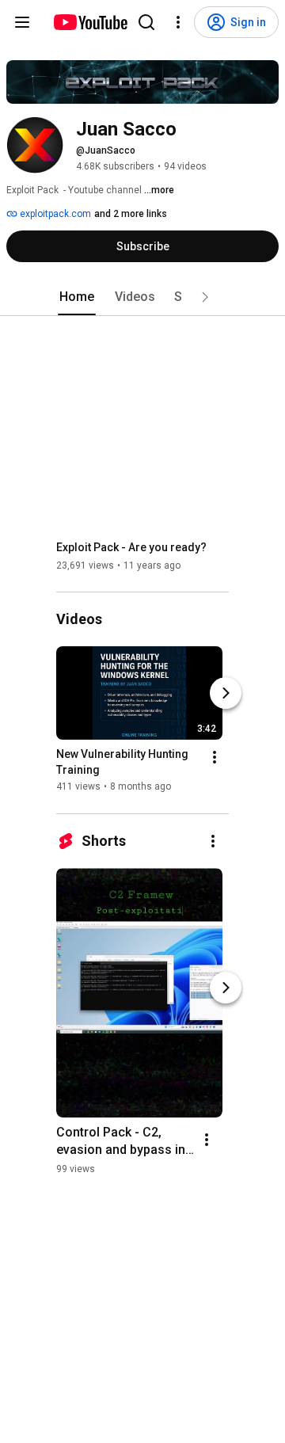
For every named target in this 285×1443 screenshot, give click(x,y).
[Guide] (22, 22)
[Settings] (178, 22)
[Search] (146, 22)
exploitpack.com (54, 213)
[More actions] (214, 758)
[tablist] (142, 297)
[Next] (225, 694)
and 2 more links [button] (130, 213)
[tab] (77, 297)
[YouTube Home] (90, 22)
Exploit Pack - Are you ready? (131, 547)
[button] (205, 297)
